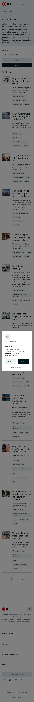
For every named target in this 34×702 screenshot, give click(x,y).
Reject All (10, 362)
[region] (17, 351)
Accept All (23, 362)
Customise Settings (17, 367)
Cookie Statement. (12, 355)
